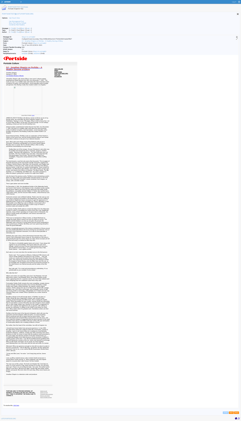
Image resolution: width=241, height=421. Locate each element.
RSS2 (236, 413)
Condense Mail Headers (17, 25)
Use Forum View (14, 18)
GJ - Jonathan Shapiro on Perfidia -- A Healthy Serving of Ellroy (42, 41)
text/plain (25, 53)
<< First (11, 28)
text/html (37, 53)
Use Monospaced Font (16, 21)
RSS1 (231, 413)
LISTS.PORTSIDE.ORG (8, 418)
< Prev (17, 28)
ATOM (226, 413)
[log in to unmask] (28, 37)
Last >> (29, 28)
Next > (23, 28)
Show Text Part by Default (17, 23)
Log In (234, 2)
